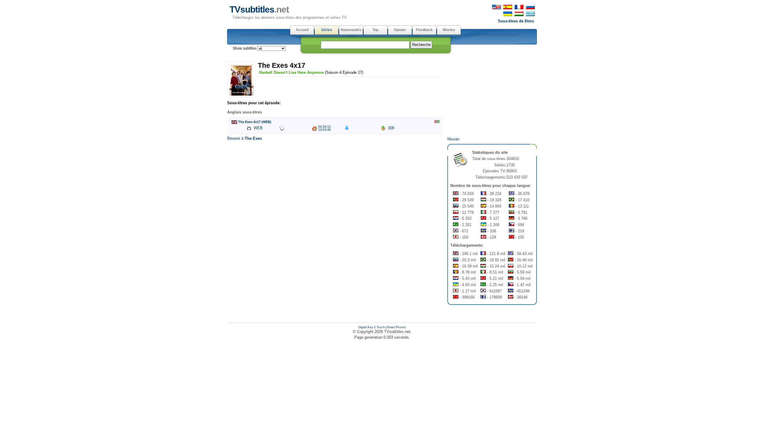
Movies (449, 30)
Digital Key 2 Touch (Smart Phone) (382, 327)
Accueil (302, 30)
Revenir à (244, 138)
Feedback (424, 30)
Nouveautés (351, 30)
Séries (326, 30)
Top (375, 30)
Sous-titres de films (516, 21)
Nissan (453, 139)
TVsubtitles (259, 9)
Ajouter (400, 30)
